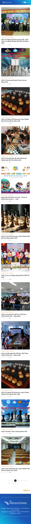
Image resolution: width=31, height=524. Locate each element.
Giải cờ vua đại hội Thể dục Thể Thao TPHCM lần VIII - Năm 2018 (13, 315)
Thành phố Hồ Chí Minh (7, 37)
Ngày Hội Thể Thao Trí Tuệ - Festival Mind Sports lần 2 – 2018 (14, 198)
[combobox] (29, 2)
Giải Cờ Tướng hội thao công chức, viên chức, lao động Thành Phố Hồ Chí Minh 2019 (15, 41)
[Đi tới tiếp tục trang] (18, 483)
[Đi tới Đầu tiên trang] (3, 480)
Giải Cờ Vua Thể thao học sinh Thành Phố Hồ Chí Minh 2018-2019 (15, 237)
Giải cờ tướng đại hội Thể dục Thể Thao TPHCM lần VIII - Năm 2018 (14, 354)
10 (15, 483)
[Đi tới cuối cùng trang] (21, 483)
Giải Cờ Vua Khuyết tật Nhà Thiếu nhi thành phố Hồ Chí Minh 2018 (14, 159)
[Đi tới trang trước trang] (6, 480)
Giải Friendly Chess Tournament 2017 (14, 431)
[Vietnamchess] (7, 2)
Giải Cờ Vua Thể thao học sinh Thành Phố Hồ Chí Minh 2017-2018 (15, 469)
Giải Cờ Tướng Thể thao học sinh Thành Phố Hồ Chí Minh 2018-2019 (15, 120)
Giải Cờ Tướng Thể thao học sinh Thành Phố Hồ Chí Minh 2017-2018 (15, 393)
